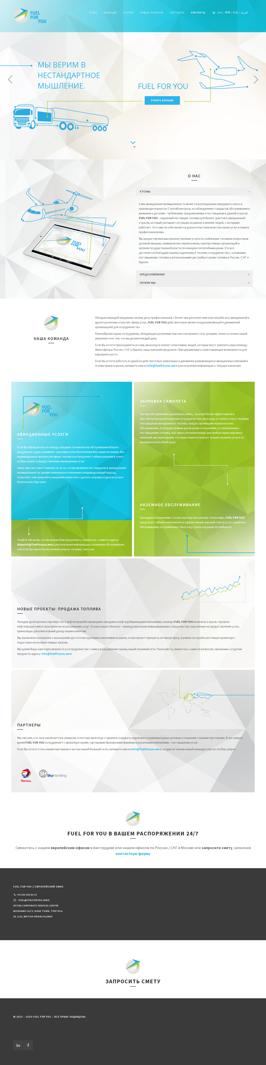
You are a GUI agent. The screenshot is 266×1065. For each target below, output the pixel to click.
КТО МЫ (145, 191)
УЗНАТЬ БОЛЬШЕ (162, 100)
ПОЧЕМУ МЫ (148, 283)
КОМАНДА (110, 12)
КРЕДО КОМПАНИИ (152, 274)
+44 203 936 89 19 (27, 894)
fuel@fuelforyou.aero (34, 900)
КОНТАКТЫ (198, 12)
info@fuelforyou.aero (56, 654)
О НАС (93, 12)
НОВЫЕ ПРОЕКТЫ (151, 12)
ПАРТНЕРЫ (177, 12)
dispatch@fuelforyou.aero (35, 544)
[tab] (194, 191)
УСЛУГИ (128, 12)
